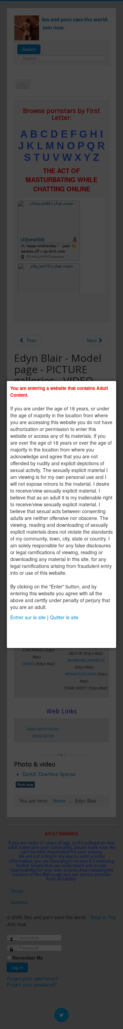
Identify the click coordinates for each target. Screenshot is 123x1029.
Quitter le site (64, 617)
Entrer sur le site (28, 617)
